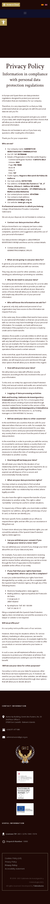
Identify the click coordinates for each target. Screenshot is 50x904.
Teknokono (38, 886)
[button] (3, 22)
